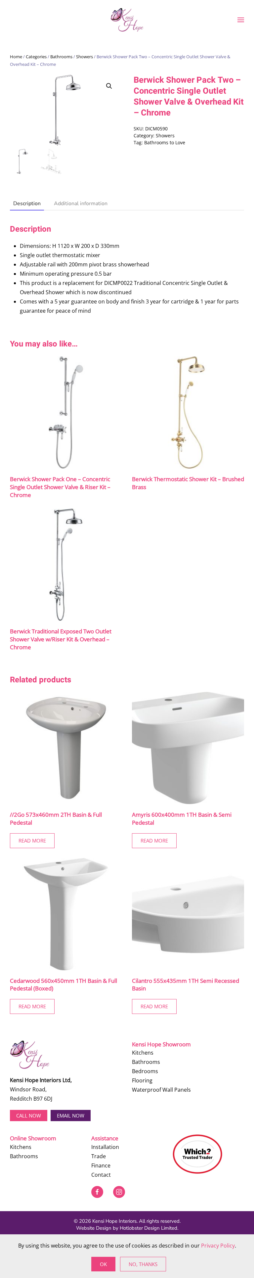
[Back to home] (127, 20)
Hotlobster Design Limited (148, 1228)
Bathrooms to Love (164, 142)
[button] (240, 20)
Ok (103, 1264)
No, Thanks (143, 1264)
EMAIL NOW (70, 1115)
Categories (36, 57)
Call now (28, 1115)
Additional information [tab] (80, 203)
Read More (32, 840)
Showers (84, 57)
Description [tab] (27, 203)
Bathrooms (61, 57)
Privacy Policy (218, 1245)
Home (16, 57)
